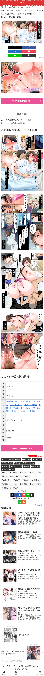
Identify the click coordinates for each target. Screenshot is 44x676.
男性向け (15, 411)
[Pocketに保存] (29, 51)
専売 (8, 411)
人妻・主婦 (25, 401)
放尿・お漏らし (16, 405)
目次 (19, 114)
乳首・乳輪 (36, 408)
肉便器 (32, 411)
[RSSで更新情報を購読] (24, 502)
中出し (18, 459)
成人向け (24, 411)
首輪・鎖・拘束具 (8, 469)
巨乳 (33, 401)
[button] (29, 55)
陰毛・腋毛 (25, 408)
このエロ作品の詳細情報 (16, 123)
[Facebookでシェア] (29, 47)
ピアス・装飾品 (30, 405)
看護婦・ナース (12, 401)
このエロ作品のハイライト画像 (18, 120)
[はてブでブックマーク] (15, 51)
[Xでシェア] (15, 47)
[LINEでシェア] (15, 55)
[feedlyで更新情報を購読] (20, 502)
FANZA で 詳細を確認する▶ (22, 101)
